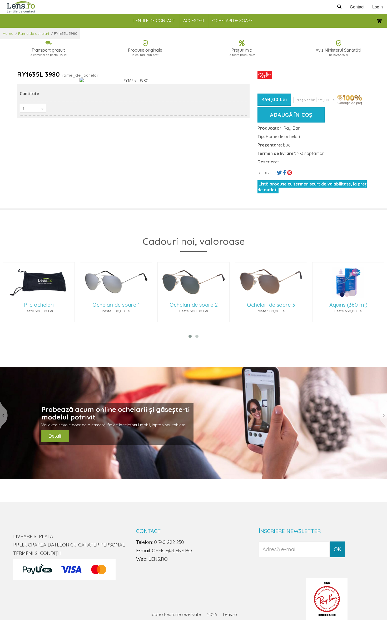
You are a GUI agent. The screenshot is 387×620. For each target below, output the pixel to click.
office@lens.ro (172, 551)
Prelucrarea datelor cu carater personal (69, 545)
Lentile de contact (154, 20)
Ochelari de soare (232, 20)
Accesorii (193, 20)
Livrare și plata (33, 536)
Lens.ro (230, 614)
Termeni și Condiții (37, 553)
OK (337, 549)
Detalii (55, 436)
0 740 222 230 (169, 542)
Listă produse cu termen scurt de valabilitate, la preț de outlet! (312, 186)
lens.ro (158, 559)
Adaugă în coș (291, 114)
